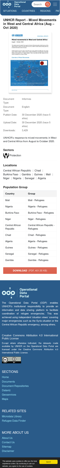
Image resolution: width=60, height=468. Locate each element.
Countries (28, 10)
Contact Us (8, 442)
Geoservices (9, 394)
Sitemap (6, 446)
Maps (5, 399)
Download (30, 270)
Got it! (48, 462)
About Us (7, 438)
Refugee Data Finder (14, 420)
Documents (8, 381)
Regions (45, 10)
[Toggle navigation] (55, 4)
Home (5, 377)
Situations (9, 10)
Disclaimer (8, 451)
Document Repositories (15, 386)
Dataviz (6, 390)
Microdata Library (12, 416)
